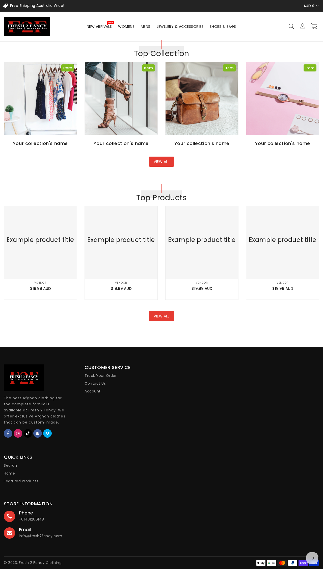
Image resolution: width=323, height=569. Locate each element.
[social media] (8, 433)
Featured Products (21, 481)
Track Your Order (101, 375)
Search (10, 465)
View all (161, 161)
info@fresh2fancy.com (40, 535)
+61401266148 (31, 519)
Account (93, 391)
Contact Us (95, 383)
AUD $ (309, 5)
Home (9, 473)
